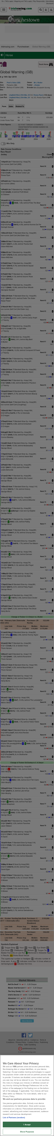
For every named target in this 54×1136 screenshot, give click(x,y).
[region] (27, 1095)
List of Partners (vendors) (14, 1117)
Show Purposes (27, 1131)
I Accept (26, 1124)
